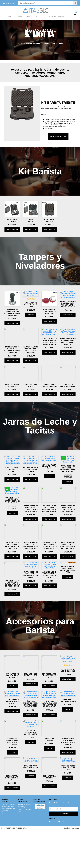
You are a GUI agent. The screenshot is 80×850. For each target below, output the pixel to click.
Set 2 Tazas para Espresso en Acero (12, 469)
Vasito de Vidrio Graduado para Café (49, 466)
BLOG (54, 17)
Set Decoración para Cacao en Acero (49, 676)
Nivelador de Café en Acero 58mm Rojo (49, 311)
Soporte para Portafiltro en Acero (12, 778)
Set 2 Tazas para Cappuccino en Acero (30, 469)
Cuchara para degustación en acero (12, 701)
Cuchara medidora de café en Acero (30, 732)
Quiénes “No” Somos (19, 17)
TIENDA (29, 17)
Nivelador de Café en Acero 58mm (30, 305)
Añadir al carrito (12, 229)
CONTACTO (61, 17)
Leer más (31, 314)
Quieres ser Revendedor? (43, 17)
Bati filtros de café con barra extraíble (12, 676)
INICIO (9, 17)
